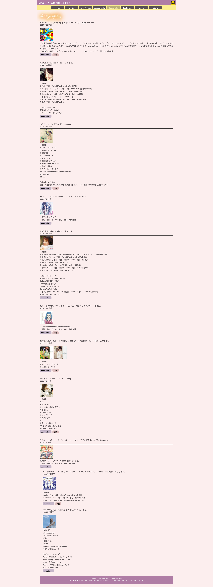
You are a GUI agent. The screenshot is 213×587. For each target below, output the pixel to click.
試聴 (55, 55)
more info (45, 55)
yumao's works (99, 8)
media (141, 8)
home (58, 8)
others (155, 8)
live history (127, 8)
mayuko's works (86, 8)
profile (71, 8)
